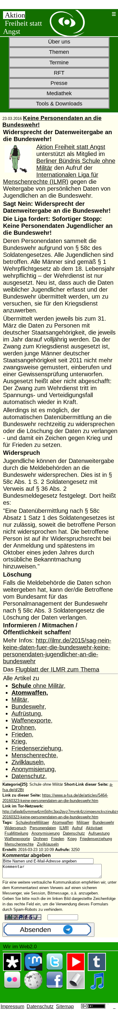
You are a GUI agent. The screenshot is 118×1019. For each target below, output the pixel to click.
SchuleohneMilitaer (32, 822)
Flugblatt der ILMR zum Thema (57, 669)
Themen (59, 52)
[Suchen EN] (106, 14)
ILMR (64, 828)
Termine (59, 63)
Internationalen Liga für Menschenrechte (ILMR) (50, 178)
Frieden (21, 734)
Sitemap (65, 1006)
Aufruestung (99, 833)
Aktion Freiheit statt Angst (70, 147)
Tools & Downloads (59, 104)
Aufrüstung (26, 713)
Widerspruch (15, 828)
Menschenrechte (33, 755)
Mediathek (59, 93)
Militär (19, 699)
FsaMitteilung (16, 833)
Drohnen (22, 727)
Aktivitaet (94, 828)
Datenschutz (28, 776)
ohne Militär (37, 685)
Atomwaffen (28, 692)
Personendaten (43, 828)
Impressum (12, 1006)
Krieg (18, 741)
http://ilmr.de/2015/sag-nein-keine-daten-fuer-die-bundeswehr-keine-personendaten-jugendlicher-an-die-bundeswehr (57, 651)
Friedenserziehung (36, 748)
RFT (59, 73)
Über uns (59, 42)
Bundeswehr (27, 706)
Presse (59, 83)
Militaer (83, 822)
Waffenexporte (31, 720)
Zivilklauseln (27, 762)
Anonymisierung (32, 769)
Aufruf (77, 828)
